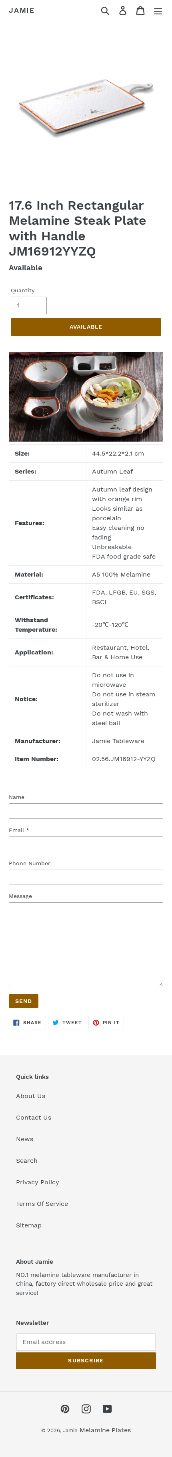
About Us (30, 1096)
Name (16, 797)
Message (20, 896)
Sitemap (29, 1225)
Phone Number (29, 863)
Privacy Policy (37, 1182)
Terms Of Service (42, 1203)
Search (27, 1160)
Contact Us (33, 1117)
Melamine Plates (105, 1430)
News (24, 1139)
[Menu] (158, 11)
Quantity (22, 290)
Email (19, 830)
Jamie (22, 10)
